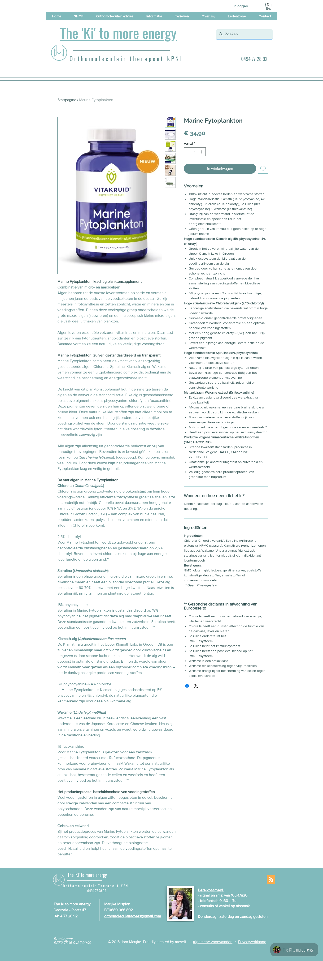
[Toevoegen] (263, 169)
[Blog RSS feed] (271, 879)
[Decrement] (188, 152)
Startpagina (66, 100)
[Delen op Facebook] (187, 686)
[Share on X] (196, 686)
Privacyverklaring (252, 942)
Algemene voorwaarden (212, 942)
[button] (268, 6)
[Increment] (202, 152)
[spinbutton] (195, 152)
